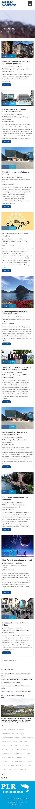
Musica (9, 119)
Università (17, 507)
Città (12, 733)
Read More (6, 85)
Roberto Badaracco (8, 4)
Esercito (15, 741)
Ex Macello (5, 745)
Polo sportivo (5, 761)
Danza (19, 69)
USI (25, 769)
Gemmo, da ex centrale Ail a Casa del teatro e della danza (16, 62)
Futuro (27, 745)
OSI (13, 757)
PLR (24, 757)
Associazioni (20, 730)
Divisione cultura (22, 440)
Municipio (29, 753)
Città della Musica (9, 117)
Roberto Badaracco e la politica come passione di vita (16, 679)
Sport (8, 765)
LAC (19, 179)
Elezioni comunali (6, 741)
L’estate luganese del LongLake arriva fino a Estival (15, 312)
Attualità (19, 67)
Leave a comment (9, 71)
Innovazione (5, 507)
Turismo (4, 321)
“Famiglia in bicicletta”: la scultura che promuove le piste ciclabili (16, 368)
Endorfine (20, 241)
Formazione (21, 505)
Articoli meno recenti (10, 660)
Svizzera (24, 765)
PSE (12, 761)
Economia (30, 737)
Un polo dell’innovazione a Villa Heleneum (15, 498)
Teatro (28, 69)
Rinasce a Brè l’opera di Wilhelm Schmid (15, 624)
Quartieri (9, 442)
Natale (9, 757)
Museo (27, 630)
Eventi (25, 241)
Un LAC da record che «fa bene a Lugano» (15, 173)
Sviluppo (18, 765)
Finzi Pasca (21, 565)
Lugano (24, 69)
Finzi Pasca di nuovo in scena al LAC (17, 560)
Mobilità (25, 375)
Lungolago (16, 753)
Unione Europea (18, 769)
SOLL (3, 765)
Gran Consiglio (6, 749)
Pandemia (18, 757)
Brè (5, 630)
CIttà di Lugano (8, 69)
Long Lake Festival (20, 749)
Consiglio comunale (7, 737)
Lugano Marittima (6, 753)
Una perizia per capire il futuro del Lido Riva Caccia (16, 691)
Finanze (22, 745)
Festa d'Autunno (14, 745)
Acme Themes (23, 802)
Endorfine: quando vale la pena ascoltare (15, 235)
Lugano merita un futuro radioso (10, 682)
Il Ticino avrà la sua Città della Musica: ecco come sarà (15, 110)
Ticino (30, 765)
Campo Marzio (6, 733)
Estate (19, 319)
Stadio (12, 765)
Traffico (4, 769)
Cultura (15, 69)
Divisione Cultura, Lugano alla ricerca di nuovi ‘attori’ (14, 433)
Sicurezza (29, 761)
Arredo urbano (11, 730)
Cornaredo (17, 737)
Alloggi (4, 730)
